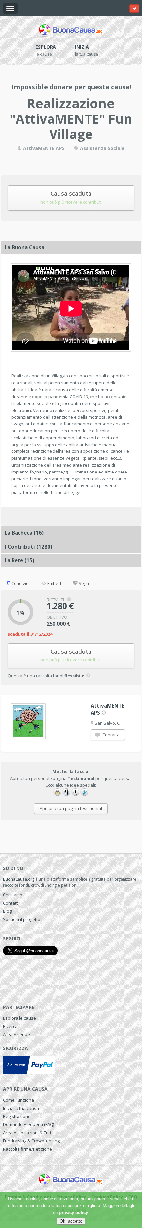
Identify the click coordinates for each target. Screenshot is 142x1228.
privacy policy (73, 1212)
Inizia (82, 47)
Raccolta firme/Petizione (27, 1149)
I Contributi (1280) (28, 546)
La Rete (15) (19, 560)
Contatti (10, 903)
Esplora (45, 47)
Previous (19, 308)
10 (82, 268)
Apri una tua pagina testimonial (71, 808)
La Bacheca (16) (24, 532)
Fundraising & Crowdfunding (31, 1141)
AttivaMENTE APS (43, 148)
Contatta (110, 735)
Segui (84, 583)
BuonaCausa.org (18, 879)
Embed (53, 583)
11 (87, 268)
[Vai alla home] (71, 29)
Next (123, 308)
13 (97, 268)
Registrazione (17, 1116)
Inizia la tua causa (21, 1108)
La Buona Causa (24, 247)
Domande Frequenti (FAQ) (28, 1124)
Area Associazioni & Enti (27, 1133)
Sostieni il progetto (21, 919)
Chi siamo (12, 895)
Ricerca (10, 1026)
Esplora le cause (19, 1018)
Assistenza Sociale (101, 148)
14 (102, 268)
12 (92, 268)
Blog (7, 911)
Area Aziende (16, 1034)
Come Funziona (18, 1100)
